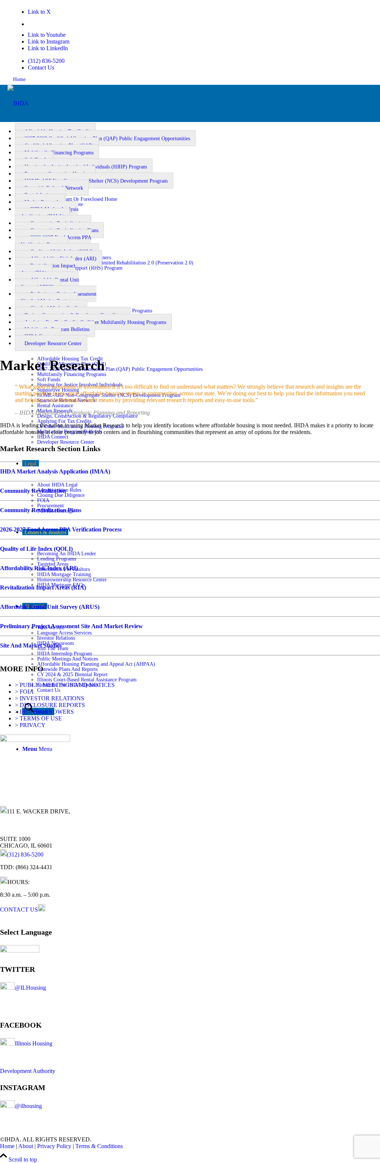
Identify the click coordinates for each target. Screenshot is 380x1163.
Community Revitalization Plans (40, 510)
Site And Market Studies (31, 645)
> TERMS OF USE (38, 718)
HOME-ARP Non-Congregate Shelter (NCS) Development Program (96, 181)
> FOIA (24, 691)
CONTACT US (19, 909)
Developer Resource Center (53, 343)
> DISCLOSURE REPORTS (50, 705)
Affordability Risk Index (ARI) (39, 568)
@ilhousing (28, 1106)
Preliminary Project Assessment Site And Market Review (55, 297)
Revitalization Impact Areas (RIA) (45, 269)
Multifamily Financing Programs (59, 152)
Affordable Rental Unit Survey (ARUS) (47, 283)
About (25, 1146)
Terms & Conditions (99, 1146)
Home (19, 79)
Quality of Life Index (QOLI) (36, 549)
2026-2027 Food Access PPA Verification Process (53, 241)
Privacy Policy (54, 1146)
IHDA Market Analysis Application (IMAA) (46, 212)
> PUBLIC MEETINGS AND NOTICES (65, 685)
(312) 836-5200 (46, 61)
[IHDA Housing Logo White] (18, 103)
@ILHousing (30, 987)
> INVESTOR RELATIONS (49, 698)
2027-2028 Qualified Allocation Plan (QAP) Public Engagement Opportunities (107, 138)
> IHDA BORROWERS (44, 712)
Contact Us (41, 67)
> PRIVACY (30, 725)
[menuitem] (187, 61)
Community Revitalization (33, 491)
